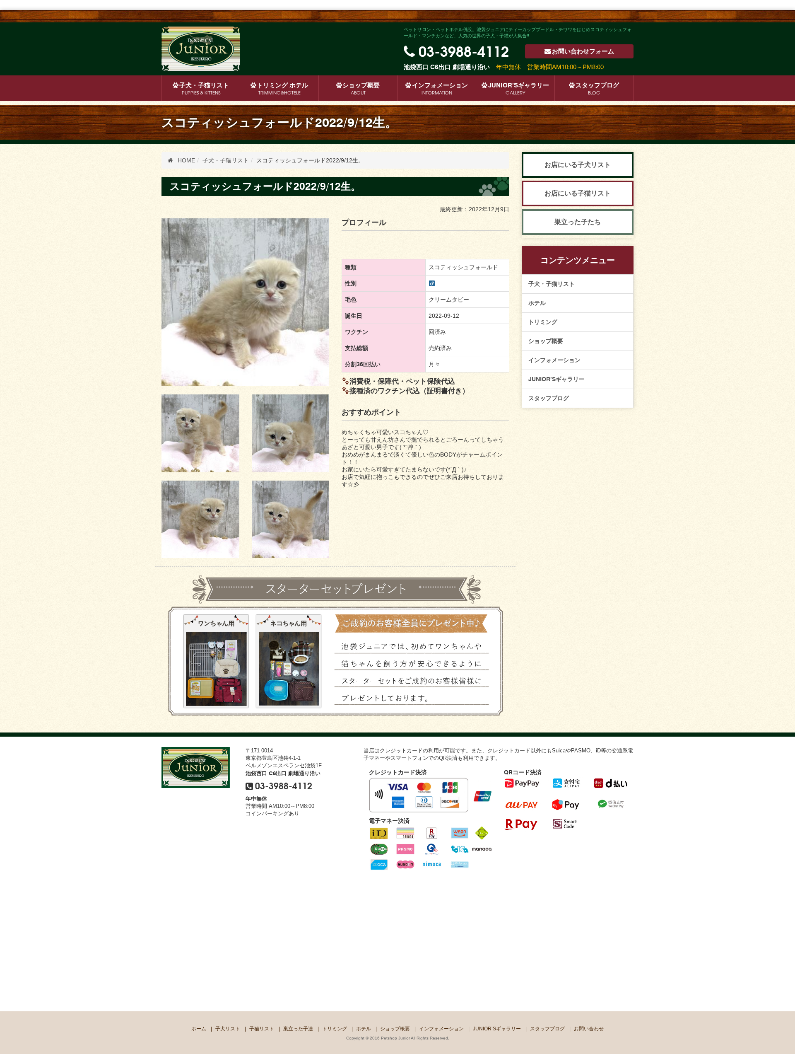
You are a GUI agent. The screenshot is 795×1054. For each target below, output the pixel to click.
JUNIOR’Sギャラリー (518, 89)
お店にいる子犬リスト (577, 164)
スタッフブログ (597, 89)
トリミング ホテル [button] (282, 89)
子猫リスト (261, 1029)
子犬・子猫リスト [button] (204, 89)
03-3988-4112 (464, 50)
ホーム (198, 1029)
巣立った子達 (298, 1029)
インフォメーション (440, 89)
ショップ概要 (361, 89)
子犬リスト (227, 1029)
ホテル (537, 303)
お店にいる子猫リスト (577, 193)
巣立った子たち (577, 221)
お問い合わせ (583, 51)
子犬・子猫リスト (551, 283)
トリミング (542, 322)
